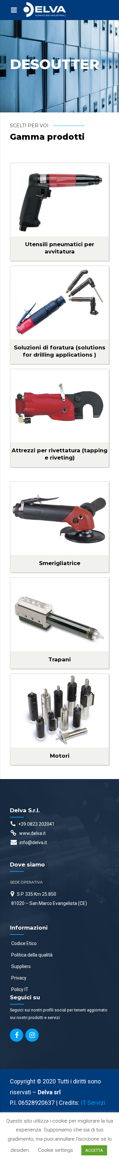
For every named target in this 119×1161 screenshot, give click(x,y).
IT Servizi (93, 1102)
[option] (59, 66)
